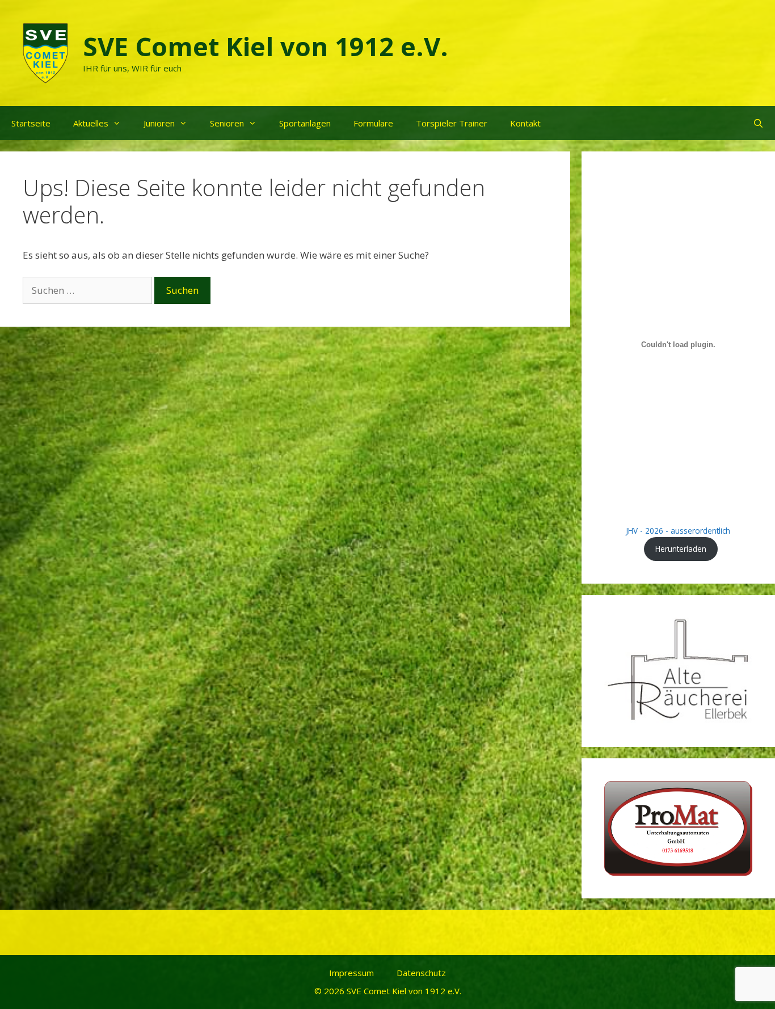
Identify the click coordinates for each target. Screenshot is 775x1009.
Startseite (30, 123)
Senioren (227, 123)
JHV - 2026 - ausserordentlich (678, 530)
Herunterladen (680, 548)
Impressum (351, 972)
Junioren (159, 123)
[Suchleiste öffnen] (758, 123)
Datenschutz (421, 972)
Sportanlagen (305, 123)
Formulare (373, 123)
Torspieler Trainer (451, 123)
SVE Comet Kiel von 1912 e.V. (265, 46)
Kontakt (525, 123)
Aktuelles (90, 123)
